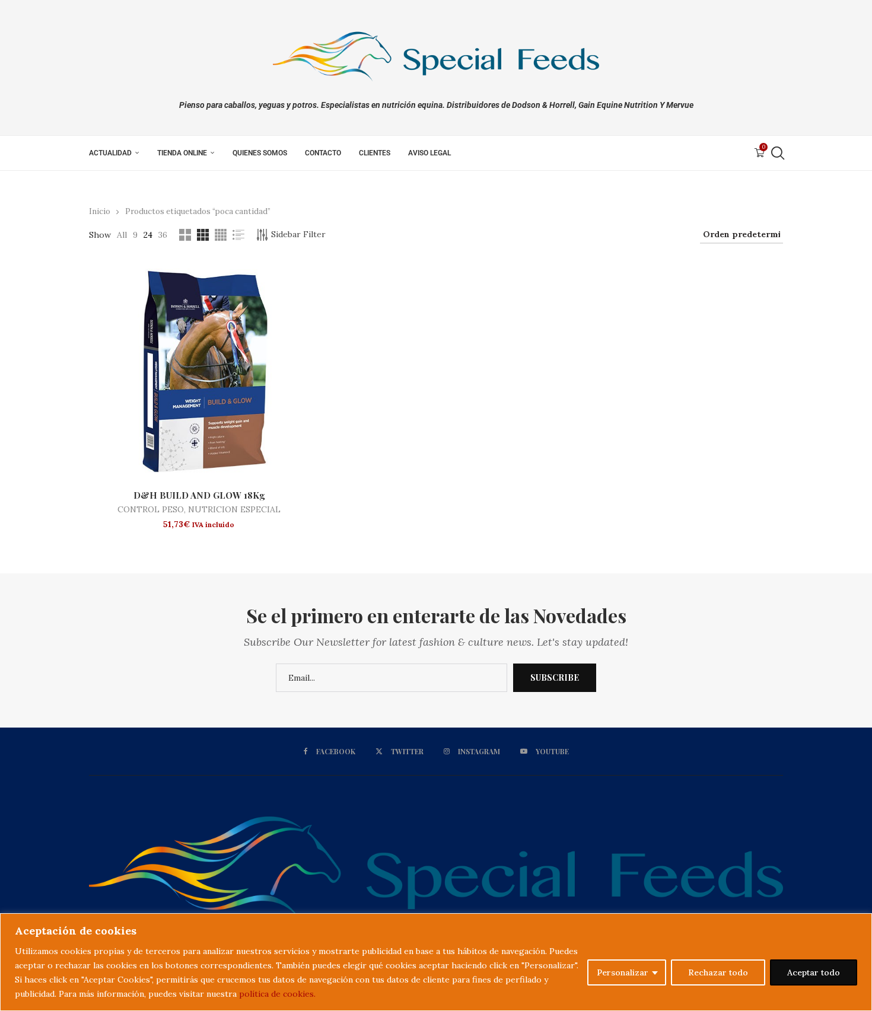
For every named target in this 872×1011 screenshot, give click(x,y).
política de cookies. (277, 993)
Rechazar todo (718, 972)
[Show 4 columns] (221, 235)
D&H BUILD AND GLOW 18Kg (199, 495)
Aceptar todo (813, 972)
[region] (436, 962)
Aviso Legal (429, 153)
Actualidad (110, 153)
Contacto (323, 153)
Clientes (374, 153)
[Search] (777, 153)
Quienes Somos (260, 153)
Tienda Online (182, 153)
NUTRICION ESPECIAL (234, 509)
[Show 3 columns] (203, 235)
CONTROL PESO (150, 509)
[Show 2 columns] (185, 235)
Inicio (99, 211)
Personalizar (622, 972)
